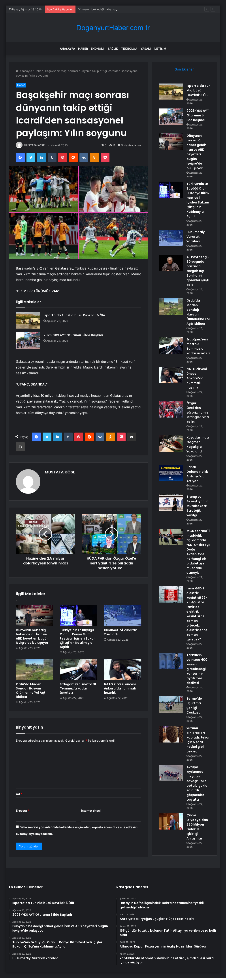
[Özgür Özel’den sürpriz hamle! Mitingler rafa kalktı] (171, 409)
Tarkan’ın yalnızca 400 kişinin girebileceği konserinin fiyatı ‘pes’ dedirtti (196, 669)
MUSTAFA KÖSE (34, 145)
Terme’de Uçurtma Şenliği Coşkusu (194, 705)
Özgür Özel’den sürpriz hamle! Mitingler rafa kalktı (197, 412)
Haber (83, 48)
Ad (19, 794)
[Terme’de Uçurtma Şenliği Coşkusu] (171, 704)
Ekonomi (98, 48)
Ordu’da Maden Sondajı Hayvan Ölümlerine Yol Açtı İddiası (31, 690)
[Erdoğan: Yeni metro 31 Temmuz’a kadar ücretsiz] (78, 669)
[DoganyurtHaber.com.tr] (113, 27)
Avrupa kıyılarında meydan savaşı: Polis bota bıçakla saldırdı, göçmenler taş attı (196, 783)
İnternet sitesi (91, 810)
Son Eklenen (184, 69)
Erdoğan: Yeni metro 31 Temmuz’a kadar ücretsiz (78, 688)
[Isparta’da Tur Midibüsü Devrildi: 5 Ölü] (28, 320)
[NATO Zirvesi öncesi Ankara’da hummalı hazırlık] (122, 669)
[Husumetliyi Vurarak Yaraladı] (122, 615)
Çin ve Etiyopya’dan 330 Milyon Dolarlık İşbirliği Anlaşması (197, 827)
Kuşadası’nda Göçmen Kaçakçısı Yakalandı (197, 444)
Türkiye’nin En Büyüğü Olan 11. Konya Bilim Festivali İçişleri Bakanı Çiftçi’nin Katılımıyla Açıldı (78, 638)
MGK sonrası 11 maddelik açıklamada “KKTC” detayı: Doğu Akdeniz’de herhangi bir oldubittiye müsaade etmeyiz (198, 552)
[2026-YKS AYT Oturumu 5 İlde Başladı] (28, 340)
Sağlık (113, 48)
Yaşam (146, 48)
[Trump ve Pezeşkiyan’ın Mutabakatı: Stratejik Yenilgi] (171, 502)
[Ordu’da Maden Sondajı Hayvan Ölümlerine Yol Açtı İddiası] (34, 669)
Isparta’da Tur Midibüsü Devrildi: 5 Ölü (74, 315)
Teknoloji (129, 48)
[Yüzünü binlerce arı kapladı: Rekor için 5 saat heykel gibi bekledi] (171, 734)
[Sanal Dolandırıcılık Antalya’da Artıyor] (171, 473)
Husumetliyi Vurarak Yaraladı (120, 632)
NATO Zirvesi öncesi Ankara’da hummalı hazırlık (120, 688)
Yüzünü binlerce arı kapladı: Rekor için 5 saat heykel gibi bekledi (198, 740)
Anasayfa (67, 48)
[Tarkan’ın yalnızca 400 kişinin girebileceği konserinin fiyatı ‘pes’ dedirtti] (171, 661)
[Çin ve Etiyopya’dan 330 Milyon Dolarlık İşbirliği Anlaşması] (171, 821)
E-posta (22, 810)
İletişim (160, 48)
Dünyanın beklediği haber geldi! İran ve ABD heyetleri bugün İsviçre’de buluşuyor (133, 9)
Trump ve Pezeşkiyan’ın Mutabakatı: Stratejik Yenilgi (197, 505)
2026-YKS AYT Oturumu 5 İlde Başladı (73, 335)
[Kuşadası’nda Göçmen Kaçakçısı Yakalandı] (171, 443)
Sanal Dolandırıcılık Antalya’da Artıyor (197, 474)
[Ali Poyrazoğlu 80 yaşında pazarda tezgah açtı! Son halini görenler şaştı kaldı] (171, 263)
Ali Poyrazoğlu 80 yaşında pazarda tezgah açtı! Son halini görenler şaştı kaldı (197, 271)
